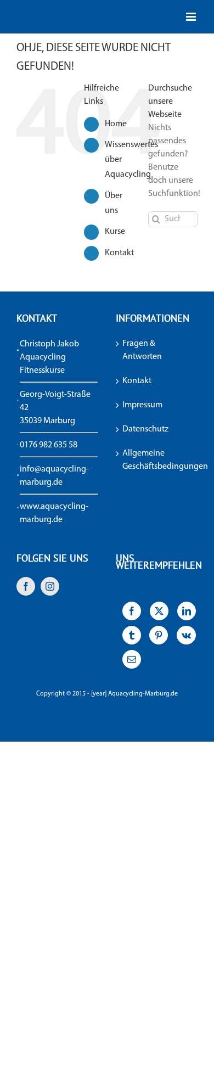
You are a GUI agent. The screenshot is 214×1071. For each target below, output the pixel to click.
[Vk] (186, 638)
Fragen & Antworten (142, 350)
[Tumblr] (131, 638)
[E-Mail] (131, 662)
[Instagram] (50, 586)
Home (116, 124)
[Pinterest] (159, 638)
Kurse (115, 231)
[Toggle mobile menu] (192, 17)
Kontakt (119, 253)
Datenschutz (145, 429)
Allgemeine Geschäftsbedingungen (157, 460)
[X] (159, 614)
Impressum (142, 405)
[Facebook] (25, 586)
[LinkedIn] (186, 614)
